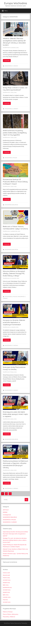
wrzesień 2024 (6, 580)
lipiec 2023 (5, 594)
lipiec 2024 (5, 585)
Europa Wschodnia (15, 3)
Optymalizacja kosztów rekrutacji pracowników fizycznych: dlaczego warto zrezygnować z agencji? (15, 533)
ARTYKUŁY (6, 510)
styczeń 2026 (6, 575)
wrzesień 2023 (6, 590)
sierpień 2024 (6, 582)
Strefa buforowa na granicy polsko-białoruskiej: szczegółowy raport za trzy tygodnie (15, 132)
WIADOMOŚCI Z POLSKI (11, 157)
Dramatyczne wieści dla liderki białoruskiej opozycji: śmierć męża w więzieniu (15, 414)
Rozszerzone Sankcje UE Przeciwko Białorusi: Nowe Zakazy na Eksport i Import (15, 181)
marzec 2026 (6, 572)
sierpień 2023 (6, 592)
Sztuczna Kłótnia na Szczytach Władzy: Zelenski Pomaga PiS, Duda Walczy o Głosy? (14, 273)
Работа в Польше (7, 611)
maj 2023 (5, 599)
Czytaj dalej (7, 60)
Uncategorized (7, 514)
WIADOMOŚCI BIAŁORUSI (11, 204)
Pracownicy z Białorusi (9, 616)
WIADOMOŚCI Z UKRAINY (11, 66)
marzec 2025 (6, 577)
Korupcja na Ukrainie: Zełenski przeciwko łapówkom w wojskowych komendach (14, 322)
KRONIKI (5, 512)
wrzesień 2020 (6, 602)
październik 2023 (7, 587)
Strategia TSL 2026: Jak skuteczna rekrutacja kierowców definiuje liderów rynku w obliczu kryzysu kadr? (15, 540)
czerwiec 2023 (6, 597)
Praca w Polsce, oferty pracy (10, 614)
